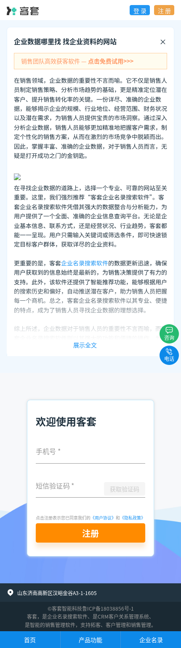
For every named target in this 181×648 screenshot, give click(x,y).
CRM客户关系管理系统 (123, 616)
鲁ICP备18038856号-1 (108, 608)
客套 (32, 616)
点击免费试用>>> (110, 61)
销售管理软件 (60, 624)
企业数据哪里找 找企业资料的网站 (65, 41)
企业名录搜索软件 (84, 263)
